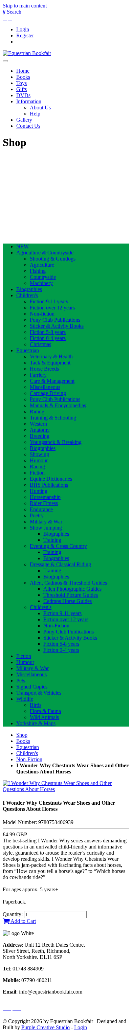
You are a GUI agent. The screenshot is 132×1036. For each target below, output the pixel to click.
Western (38, 424)
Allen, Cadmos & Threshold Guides (68, 583)
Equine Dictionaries (51, 479)
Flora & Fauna (45, 711)
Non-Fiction (56, 625)
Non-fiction (42, 314)
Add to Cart (22, 921)
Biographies (29, 289)
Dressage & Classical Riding (60, 564)
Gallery (24, 120)
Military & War (46, 521)
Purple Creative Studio (45, 1027)
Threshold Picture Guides (70, 595)
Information (28, 101)
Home (22, 71)
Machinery (41, 283)
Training (52, 540)
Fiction (37, 473)
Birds (35, 705)
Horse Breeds (44, 369)
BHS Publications (49, 485)
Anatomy (40, 430)
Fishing (38, 271)
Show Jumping (46, 528)
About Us (40, 107)
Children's (27, 295)
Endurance (41, 509)
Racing (37, 466)
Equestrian (27, 350)
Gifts (21, 89)
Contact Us (28, 126)
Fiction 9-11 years (49, 301)
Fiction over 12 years (52, 307)
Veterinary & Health (51, 356)
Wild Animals (44, 717)
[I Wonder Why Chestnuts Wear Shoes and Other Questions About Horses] (66, 789)
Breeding (39, 436)
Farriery (38, 375)
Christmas (40, 344)
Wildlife (24, 699)
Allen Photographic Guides (72, 589)
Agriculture (42, 265)
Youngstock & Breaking (56, 442)
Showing (39, 454)
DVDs (23, 95)
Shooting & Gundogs (52, 259)
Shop (21, 735)
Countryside (43, 277)
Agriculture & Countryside (44, 252)
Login (22, 29)
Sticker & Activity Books (57, 326)
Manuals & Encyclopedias (58, 405)
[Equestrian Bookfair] (27, 53)
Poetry (37, 515)
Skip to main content (25, 5)
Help (35, 114)
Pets (20, 680)
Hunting (38, 491)
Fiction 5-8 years (48, 332)
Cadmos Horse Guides (67, 601)
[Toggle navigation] (5, 61)
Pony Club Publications (55, 320)
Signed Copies (31, 687)
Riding (37, 411)
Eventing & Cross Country (58, 546)
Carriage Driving (48, 393)
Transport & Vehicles (38, 693)
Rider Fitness (44, 503)
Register (25, 35)
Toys (21, 83)
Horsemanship (45, 497)
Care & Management (52, 381)
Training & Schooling (53, 418)
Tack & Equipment (50, 362)
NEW (22, 246)
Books (23, 77)
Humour (39, 460)
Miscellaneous (45, 387)
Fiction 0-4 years (48, 338)
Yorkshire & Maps (36, 723)
